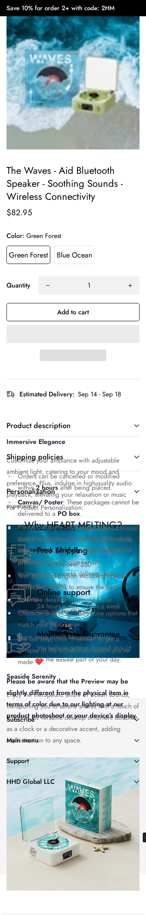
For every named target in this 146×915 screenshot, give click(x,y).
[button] (73, 334)
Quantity (18, 285)
